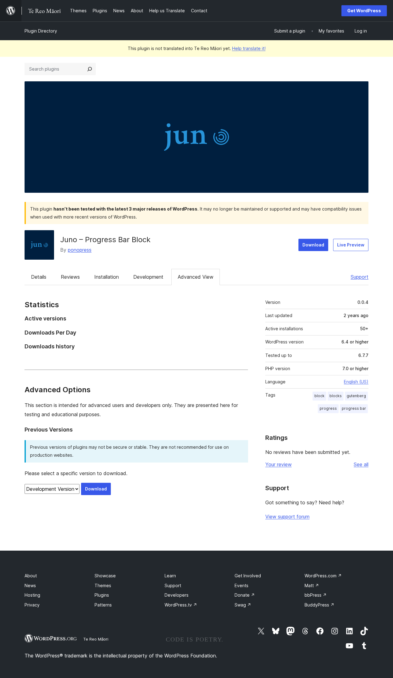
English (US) (356, 381)
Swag (243, 604)
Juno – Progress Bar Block (105, 239)
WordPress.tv (181, 604)
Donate (245, 595)
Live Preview (350, 244)
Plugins (102, 595)
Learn (170, 575)
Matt (312, 585)
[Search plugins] (90, 69)
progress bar (354, 408)
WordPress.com (323, 575)
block (319, 395)
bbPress (316, 595)
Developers (177, 595)
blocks (335, 395)
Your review (278, 464)
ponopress (79, 250)
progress (328, 408)
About (31, 575)
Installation (106, 277)
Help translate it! (249, 48)
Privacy (32, 604)
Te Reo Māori (95, 639)
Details (38, 277)
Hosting (32, 595)
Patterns (103, 604)
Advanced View (195, 277)
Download (313, 244)
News (30, 585)
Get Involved (248, 575)
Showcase (105, 575)
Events (241, 585)
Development (148, 277)
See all (361, 464)
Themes (103, 585)
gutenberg (356, 395)
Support (359, 277)
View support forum (287, 516)
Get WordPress (364, 10)
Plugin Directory (41, 30)
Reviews (70, 277)
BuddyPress (319, 604)
